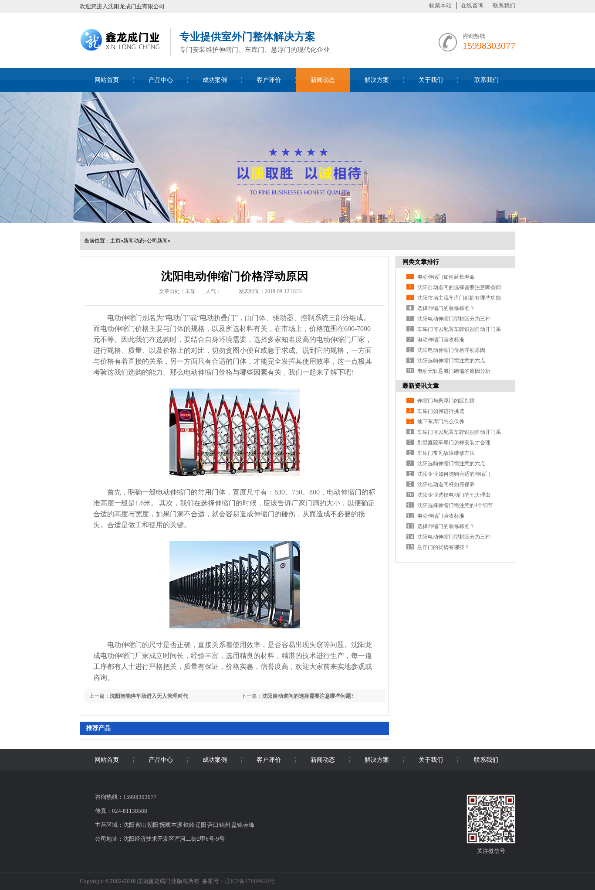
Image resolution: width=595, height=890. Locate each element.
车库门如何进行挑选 (440, 411)
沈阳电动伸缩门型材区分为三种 (453, 319)
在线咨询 (472, 5)
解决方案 (377, 80)
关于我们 (431, 80)
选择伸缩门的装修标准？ (446, 308)
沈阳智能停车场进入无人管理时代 (149, 696)
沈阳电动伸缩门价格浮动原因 (451, 350)
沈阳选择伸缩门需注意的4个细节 (455, 505)
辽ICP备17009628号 (250, 881)
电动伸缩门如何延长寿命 (446, 277)
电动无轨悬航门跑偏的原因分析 (453, 371)
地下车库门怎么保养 (440, 422)
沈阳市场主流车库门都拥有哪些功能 (459, 298)
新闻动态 (323, 80)
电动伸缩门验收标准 (440, 340)
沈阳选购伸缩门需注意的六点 (451, 361)
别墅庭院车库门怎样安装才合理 (453, 443)
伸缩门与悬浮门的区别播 (446, 401)
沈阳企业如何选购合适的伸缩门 (453, 474)
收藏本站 (440, 5)
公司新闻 (157, 241)
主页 (115, 241)
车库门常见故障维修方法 (446, 453)
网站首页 (107, 80)
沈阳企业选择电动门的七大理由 (453, 495)
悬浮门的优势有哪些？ (443, 547)
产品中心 (161, 80)
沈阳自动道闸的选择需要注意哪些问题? (308, 696)
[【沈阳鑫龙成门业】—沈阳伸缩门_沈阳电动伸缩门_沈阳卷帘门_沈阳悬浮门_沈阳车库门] (121, 53)
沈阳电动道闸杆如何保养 (446, 484)
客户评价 (269, 80)
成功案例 (215, 80)
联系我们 (504, 5)
